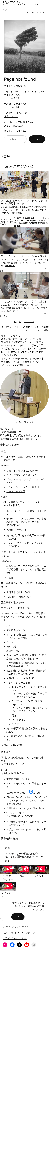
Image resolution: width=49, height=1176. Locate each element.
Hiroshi (24, 926)
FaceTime (40, 797)
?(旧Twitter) (13, 808)
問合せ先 (6, 752)
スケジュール (7, 429)
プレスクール (19, 220)
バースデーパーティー (7, 878)
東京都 (34, 223)
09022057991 (13, 803)
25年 (19, 218)
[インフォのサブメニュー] (27, 4)
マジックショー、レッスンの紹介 (31, 330)
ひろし (4, 770)
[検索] (17, 916)
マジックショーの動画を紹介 (27, 902)
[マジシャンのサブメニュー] (14, 4)
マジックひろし (12, 107)
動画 (7, 848)
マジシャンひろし (10, 335)
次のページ (30, 321)
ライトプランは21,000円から (21, 475)
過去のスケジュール (10, 444)
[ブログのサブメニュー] (37, 4)
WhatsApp (12, 800)
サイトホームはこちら (15, 131)
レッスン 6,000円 (15, 491)
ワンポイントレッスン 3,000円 (22, 487)
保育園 (33, 220)
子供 (16, 223)
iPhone (10, 797)
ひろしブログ (11, 116)
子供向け (3, 224)
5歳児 (24, 218)
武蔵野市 (41, 223)
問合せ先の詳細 (9, 838)
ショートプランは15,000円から (22, 470)
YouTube (15, 815)
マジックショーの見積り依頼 (16, 608)
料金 (3, 451)
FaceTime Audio (24, 797)
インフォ (41, 12)
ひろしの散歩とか (13, 125)
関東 (18, 225)
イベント (38, 218)
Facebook (39, 808)
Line (22, 800)
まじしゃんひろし (13, 98)
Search (37, 139)
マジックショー (6, 221)
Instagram (27, 808)
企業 (28, 220)
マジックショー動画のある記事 (27, 906)
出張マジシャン (11, 932)
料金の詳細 (18, 602)
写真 (38, 220)
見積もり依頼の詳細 (11, 745)
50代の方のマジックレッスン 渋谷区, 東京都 (24, 301)
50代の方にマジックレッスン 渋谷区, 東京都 (24, 256)
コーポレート (5, 219)
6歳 (28, 218)
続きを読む (17, 212)
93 (20, 321)
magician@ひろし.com (18, 783)
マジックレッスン (7, 894)
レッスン (3, 270)
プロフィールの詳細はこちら (16, 365)
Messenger (12, 792)
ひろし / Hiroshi (24, 422)
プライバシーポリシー (15, 938)
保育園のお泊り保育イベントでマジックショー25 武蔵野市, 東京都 (24, 202)
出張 (43, 220)
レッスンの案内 (40, 326)
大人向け (38, 876)
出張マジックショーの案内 (16, 326)
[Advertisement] (24, 1063)
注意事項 (6, 602)
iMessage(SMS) (34, 800)
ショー (45, 218)
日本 (20, 223)
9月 (32, 218)
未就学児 (26, 223)
